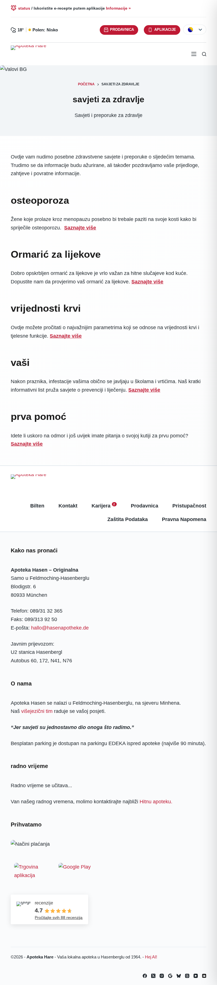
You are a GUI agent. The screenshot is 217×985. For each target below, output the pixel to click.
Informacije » (118, 8)
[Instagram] (162, 976)
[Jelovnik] (193, 54)
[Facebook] (145, 976)
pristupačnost (189, 506)
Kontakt (67, 506)
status (24, 8)
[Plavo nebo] (179, 976)
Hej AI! (151, 956)
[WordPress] (204, 976)
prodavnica (122, 29)
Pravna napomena (184, 519)
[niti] (187, 976)
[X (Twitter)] (153, 976)
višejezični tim (37, 711)
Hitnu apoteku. (156, 801)
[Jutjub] (196, 976)
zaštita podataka (127, 519)
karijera (103, 506)
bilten (37, 506)
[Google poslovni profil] (170, 976)
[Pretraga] (204, 54)
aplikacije (165, 29)
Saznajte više (80, 228)
